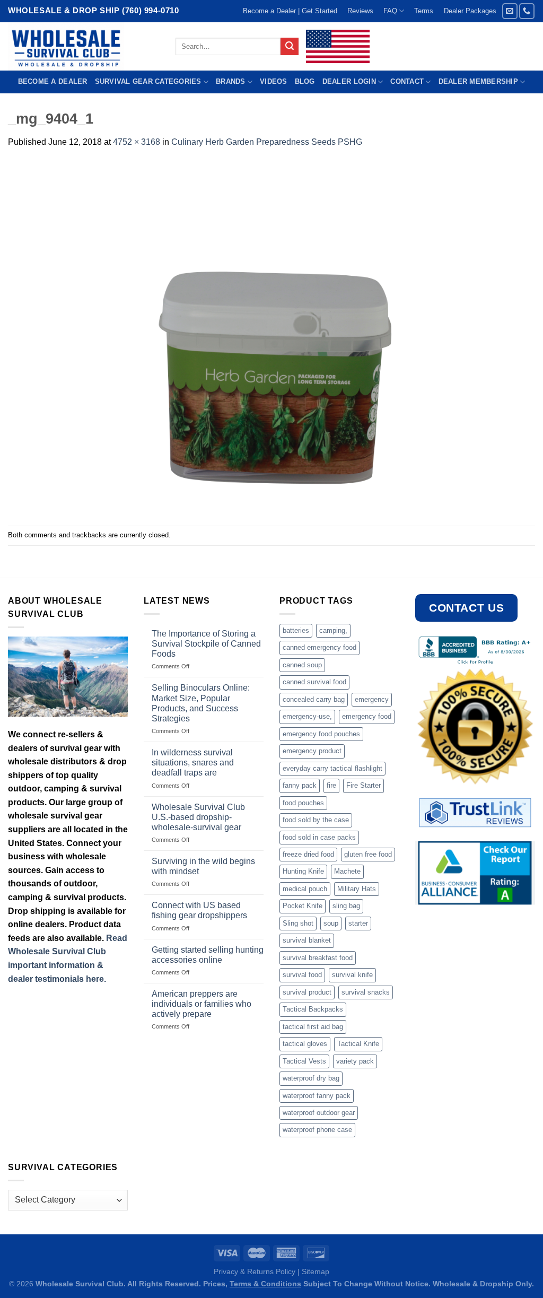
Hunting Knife (303, 871)
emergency (372, 699)
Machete (347, 871)
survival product (307, 992)
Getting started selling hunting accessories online (208, 954)
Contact (407, 81)
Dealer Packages (470, 11)
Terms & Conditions (265, 1283)
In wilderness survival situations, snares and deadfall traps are (193, 762)
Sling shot (298, 923)
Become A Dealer (52, 81)
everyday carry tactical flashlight (332, 768)
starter (358, 923)
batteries (296, 630)
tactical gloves (305, 1044)
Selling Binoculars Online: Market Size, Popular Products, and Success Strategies (201, 703)
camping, (333, 630)
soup (330, 923)
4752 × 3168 (136, 141)
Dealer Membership (478, 81)
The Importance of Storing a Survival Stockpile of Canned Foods (206, 643)
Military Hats (356, 889)
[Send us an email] (510, 11)
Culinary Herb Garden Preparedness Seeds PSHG (266, 141)
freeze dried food (308, 854)
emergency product (312, 751)
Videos (273, 81)
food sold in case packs (319, 837)
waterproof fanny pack (317, 1096)
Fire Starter (363, 785)
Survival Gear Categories (148, 81)
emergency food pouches (321, 734)
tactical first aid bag (313, 1027)
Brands (231, 81)
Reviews (360, 11)
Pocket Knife (302, 906)
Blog (305, 81)
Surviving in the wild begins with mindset (203, 866)
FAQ (390, 11)
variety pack (355, 1061)
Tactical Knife (358, 1044)
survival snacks (365, 992)
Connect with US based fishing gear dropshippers (199, 910)
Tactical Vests (304, 1061)
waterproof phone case (317, 1130)
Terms (423, 11)
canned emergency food (319, 647)
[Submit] (290, 47)
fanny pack (300, 785)
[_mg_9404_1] (271, 336)
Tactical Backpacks (313, 1009)
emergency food (366, 716)
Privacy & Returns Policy (254, 1271)
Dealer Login (349, 81)
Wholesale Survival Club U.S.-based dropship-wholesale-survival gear (198, 817)
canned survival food (314, 682)
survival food (302, 975)
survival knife (352, 975)
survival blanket (307, 940)
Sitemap (315, 1271)
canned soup (302, 665)
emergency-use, (307, 716)
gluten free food (368, 854)
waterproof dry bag (311, 1078)
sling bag (346, 906)
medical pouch (305, 889)
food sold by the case (316, 820)
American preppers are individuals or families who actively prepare (201, 1003)
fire (331, 785)
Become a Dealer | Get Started (290, 11)
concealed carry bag (314, 699)
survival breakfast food (318, 958)
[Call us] (527, 11)
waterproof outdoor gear (319, 1113)
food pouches (303, 803)
